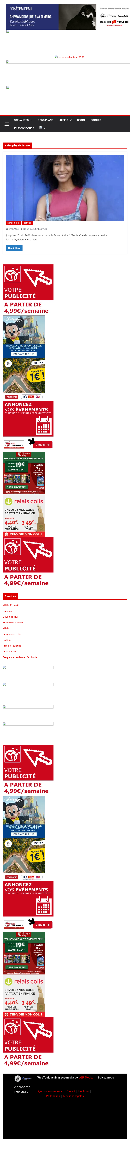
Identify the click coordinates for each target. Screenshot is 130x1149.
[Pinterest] (106, 1131)
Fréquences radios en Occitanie (20, 657)
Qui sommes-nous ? (50, 1091)
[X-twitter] (106, 1121)
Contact (70, 1091)
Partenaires (53, 1096)
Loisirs (63, 120)
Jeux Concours (24, 128)
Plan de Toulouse (12, 645)
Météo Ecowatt (11, 605)
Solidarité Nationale (13, 622)
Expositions (13, 223)
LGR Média (86, 1077)
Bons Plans (45, 120)
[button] (30, 120)
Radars (6, 640)
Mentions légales (73, 1096)
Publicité (83, 1091)
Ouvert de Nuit (10, 616)
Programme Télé (12, 634)
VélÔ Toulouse (10, 651)
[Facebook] (106, 1090)
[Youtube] (106, 1111)
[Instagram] (106, 1100)
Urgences (8, 611)
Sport (81, 120)
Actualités (21, 120)
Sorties (96, 120)
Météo (6, 628)
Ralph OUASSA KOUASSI (35, 229)
